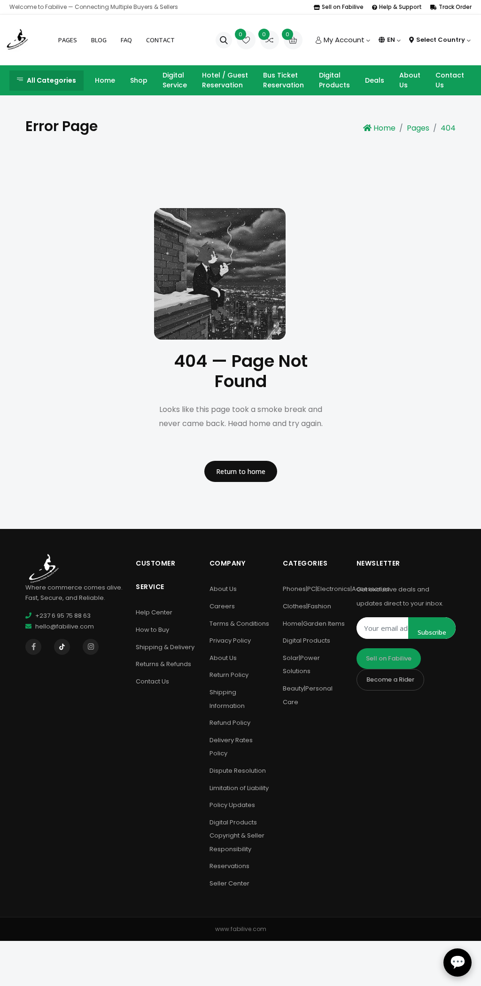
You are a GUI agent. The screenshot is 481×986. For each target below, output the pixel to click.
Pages (67, 40)
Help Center (154, 612)
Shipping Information (227, 699)
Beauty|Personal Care (308, 695)
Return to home (240, 471)
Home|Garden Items (314, 623)
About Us (409, 80)
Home (105, 80)
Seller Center (229, 883)
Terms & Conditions (239, 623)
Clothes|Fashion (307, 606)
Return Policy (228, 674)
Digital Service (175, 80)
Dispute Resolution (237, 770)
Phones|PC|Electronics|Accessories (336, 588)
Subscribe (432, 632)
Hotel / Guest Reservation (225, 80)
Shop (138, 80)
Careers (222, 606)
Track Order (455, 7)
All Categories (51, 80)
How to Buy (152, 629)
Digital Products (334, 80)
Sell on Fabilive (343, 7)
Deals (374, 80)
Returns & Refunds (163, 664)
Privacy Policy (230, 640)
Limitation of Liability (239, 788)
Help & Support (400, 7)
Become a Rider (390, 679)
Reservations (229, 866)
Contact (160, 40)
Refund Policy (229, 722)
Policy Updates (232, 804)
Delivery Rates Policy (231, 747)
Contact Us (449, 80)
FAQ (126, 40)
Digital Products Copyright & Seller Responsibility (236, 836)
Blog (99, 40)
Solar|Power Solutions (301, 664)
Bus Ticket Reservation (283, 80)
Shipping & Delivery (165, 647)
